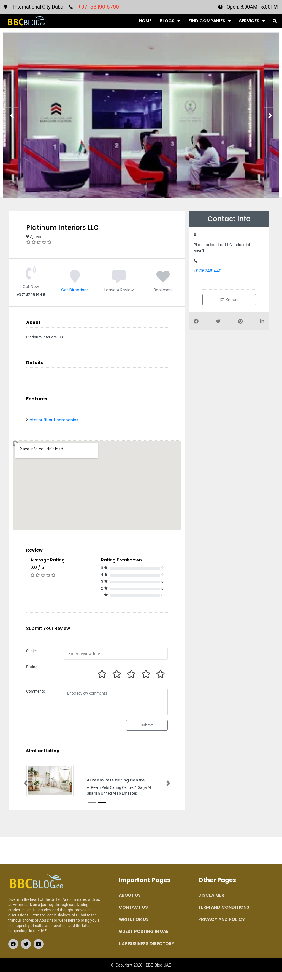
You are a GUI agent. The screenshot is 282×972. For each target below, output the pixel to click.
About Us (130, 906)
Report (231, 299)
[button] (275, 21)
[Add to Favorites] (163, 280)
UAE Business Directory (146, 954)
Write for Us (134, 930)
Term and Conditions (223, 918)
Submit (147, 725)
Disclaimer (211, 906)
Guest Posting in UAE (143, 942)
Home (145, 21)
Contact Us (133, 918)
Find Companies (206, 21)
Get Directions (75, 290)
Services (249, 21)
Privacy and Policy (221, 930)
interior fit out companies (53, 420)
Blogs (167, 21)
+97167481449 (207, 271)
